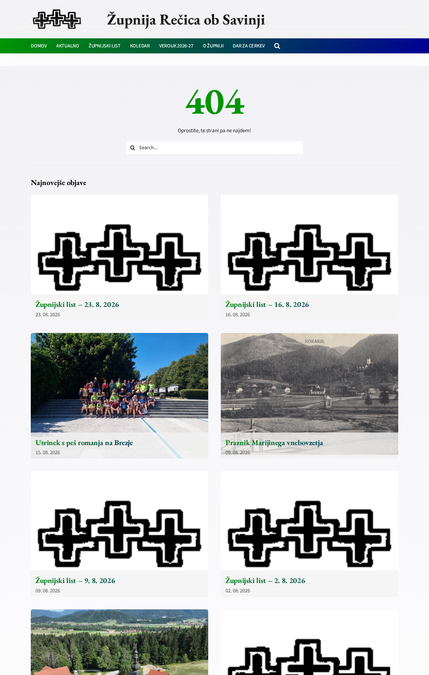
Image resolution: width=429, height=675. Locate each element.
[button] (277, 45)
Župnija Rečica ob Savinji (186, 19)
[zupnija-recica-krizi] (57, 10)
